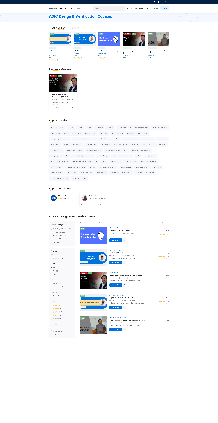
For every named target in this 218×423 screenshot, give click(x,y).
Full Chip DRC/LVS (80, 51)
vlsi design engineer (86, 172)
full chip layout (55, 144)
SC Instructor (52, 55)
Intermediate (58, 287)
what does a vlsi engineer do (72, 133)
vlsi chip (137, 156)
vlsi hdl (80, 127)
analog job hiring (115, 161)
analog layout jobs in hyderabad (121, 156)
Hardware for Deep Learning (108, 51)
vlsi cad (104, 161)
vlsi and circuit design (120, 144)
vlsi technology (105, 144)
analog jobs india (101, 172)
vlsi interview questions (130, 139)
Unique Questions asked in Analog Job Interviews (127, 320)
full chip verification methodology (137, 133)
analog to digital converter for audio (116, 150)
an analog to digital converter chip (83, 156)
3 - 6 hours (57, 331)
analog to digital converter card (60, 139)
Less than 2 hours (59, 328)
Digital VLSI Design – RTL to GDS (121, 298)
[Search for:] (109, 8)
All (55, 267)
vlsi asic (89, 127)
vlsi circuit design (103, 156)
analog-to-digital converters (82, 139)
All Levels (57, 283)
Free (55, 271)
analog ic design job (56, 150)
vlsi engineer (99, 127)
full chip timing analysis (57, 127)
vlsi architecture (162, 139)
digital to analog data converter (145, 172)
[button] (107, 64)
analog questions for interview (59, 178)
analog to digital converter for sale (121, 172)
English (56, 296)
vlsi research (162, 144)
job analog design (126, 167)
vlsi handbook (122, 127)
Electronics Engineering (61, 235)
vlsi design (110, 127)
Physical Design (58, 242)
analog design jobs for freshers (60, 156)
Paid (55, 274)
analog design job (150, 156)
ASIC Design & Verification (62, 229)
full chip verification (56, 167)
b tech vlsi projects (147, 139)
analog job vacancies (57, 172)
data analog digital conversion (72, 144)
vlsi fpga (71, 127)
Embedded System (59, 239)
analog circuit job (91, 144)
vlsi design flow (55, 133)
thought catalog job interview (59, 161)
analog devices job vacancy (108, 167)
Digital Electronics (59, 232)
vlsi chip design (72, 172)
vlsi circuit (92, 167)
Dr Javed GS (126, 55)
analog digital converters (94, 150)
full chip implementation (160, 127)
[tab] (57, 27)
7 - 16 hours (57, 334)
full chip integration (117, 133)
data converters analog (80, 178)
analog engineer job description (76, 167)
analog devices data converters (139, 127)
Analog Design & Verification (117, 317)
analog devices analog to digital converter (85, 161)
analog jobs (157, 167)
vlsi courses (103, 133)
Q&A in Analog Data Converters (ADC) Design (126, 275)
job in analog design (130, 161)
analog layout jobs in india (148, 161)
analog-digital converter (143, 167)
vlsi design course (90, 133)
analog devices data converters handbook (107, 139)
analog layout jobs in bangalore (141, 150)
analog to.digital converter (75, 150)
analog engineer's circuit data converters (143, 144)
